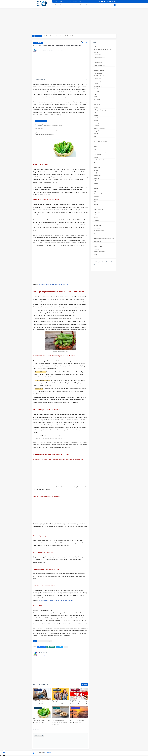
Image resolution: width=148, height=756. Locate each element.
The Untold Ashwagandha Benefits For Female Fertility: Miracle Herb (59, 722)
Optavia (96, 204)
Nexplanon (96, 196)
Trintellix (96, 243)
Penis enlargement (98, 209)
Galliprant (96, 125)
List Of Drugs (97, 170)
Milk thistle (96, 186)
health (49, 641)
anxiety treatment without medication (103, 49)
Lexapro (96, 162)
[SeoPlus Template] (34, 753)
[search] (115, 5)
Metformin (96, 183)
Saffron (95, 215)
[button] (41, 647)
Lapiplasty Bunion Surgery (100, 159)
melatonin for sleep (98, 180)
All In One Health (42, 655)
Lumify (95, 173)
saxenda (96, 217)
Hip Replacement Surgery (100, 141)
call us (80, 1)
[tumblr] (112, 1)
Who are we (68, 1)
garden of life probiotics (99, 128)
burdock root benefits (99, 70)
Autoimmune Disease (99, 57)
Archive (75, 1)
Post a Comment (39, 735)
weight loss (73, 5)
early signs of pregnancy (100, 110)
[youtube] (102, 1)
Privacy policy (61, 1)
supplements (97, 228)
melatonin (96, 178)
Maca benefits (97, 175)
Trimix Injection (97, 241)
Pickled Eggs (97, 212)
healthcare (96, 138)
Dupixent (96, 107)
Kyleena (96, 157)
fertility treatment (38, 42)
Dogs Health (97, 99)
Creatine (96, 83)
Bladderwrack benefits (99, 65)
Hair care (96, 133)
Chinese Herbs (97, 78)
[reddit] (110, 1)
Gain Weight (97, 123)
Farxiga (96, 115)
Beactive (96, 60)
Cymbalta (96, 91)
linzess (95, 165)
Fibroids (96, 120)
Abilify (95, 47)
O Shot (95, 201)
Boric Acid (96, 68)
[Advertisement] (74, 22)
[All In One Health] (41, 3)
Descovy (96, 94)
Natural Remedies (98, 194)
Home (55, 1)
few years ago (40, 124)
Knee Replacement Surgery (101, 152)
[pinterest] (107, 1)
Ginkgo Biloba (97, 131)
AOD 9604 (96, 52)
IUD (95, 149)
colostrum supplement (99, 81)
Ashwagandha (97, 54)
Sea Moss (96, 220)
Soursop (96, 222)
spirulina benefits (83, 5)
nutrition (54, 5)
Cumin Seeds (97, 89)
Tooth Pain (96, 236)
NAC (95, 191)
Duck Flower (97, 104)
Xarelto (95, 254)
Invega (95, 146)
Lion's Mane (97, 167)
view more (84, 684)
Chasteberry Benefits (99, 75)
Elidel (95, 112)
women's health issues (99, 251)
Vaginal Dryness (98, 246)
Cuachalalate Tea (98, 86)
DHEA (95, 96)
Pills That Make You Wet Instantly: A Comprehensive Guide (56, 600)
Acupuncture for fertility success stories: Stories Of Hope (49, 125)
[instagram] (115, 1)
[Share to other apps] (66, 647)
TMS (95, 233)
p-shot (95, 207)
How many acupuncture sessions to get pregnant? (48, 130)
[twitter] (105, 1)
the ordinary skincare (99, 230)
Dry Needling (97, 102)
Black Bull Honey (98, 62)
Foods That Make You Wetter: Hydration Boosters (54, 284)
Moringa (96, 188)
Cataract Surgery (98, 73)
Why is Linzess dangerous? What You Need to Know (56, 36)
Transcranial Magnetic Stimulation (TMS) (104, 238)
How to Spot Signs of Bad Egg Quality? (45, 134)
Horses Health (97, 144)
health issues (63, 5)
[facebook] (99, 1)
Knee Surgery (97, 154)
